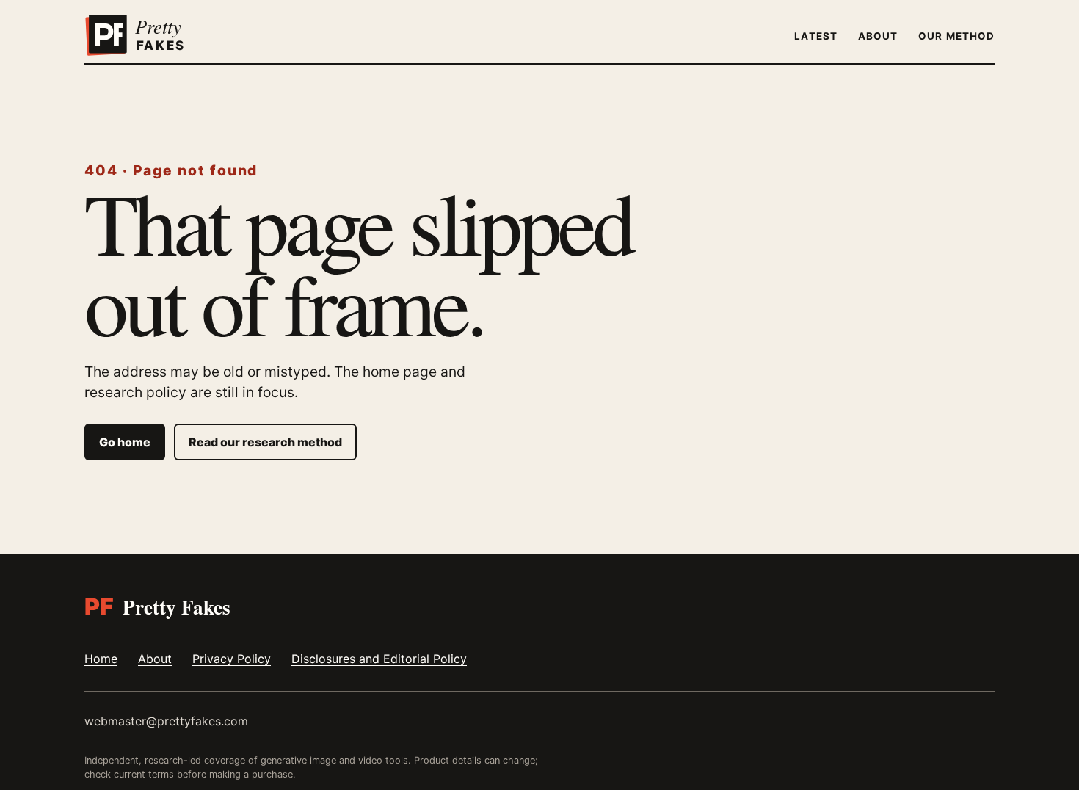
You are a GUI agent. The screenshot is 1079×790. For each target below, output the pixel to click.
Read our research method (265, 442)
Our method (956, 36)
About (878, 36)
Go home (124, 442)
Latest (815, 36)
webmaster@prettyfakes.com (166, 721)
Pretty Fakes (157, 606)
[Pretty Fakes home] (154, 35)
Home (100, 658)
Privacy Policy (231, 658)
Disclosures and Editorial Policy (379, 658)
